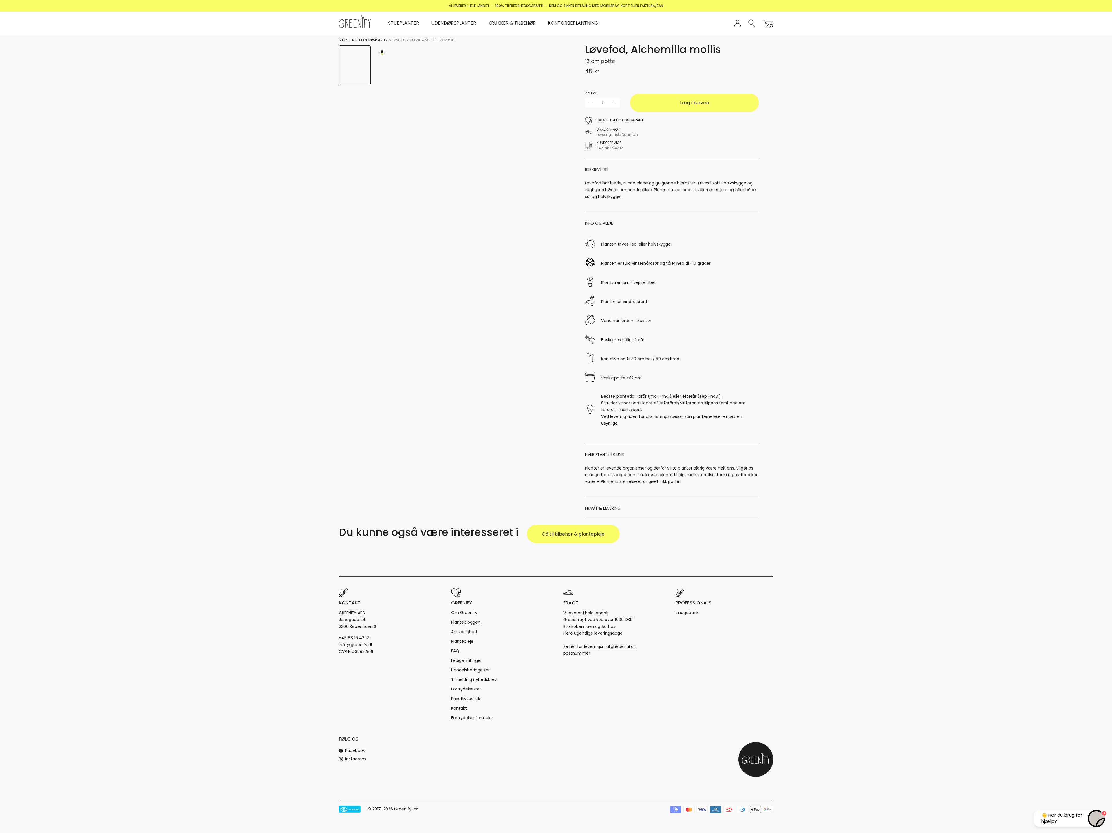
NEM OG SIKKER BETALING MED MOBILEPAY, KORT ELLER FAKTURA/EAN (606, 5)
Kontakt (459, 708)
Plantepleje (462, 641)
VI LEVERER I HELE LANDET (469, 5)
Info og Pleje (599, 223)
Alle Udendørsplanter (369, 40)
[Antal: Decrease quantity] (591, 103)
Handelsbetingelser (470, 670)
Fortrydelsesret (466, 689)
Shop (343, 40)
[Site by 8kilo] (416, 809)
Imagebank (687, 612)
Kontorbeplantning (573, 23)
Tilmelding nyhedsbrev (474, 679)
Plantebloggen (465, 622)
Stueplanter (403, 23)
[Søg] (752, 23)
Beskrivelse (596, 169)
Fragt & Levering (603, 508)
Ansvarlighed (464, 632)
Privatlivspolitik (465, 699)
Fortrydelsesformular (472, 718)
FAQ (455, 651)
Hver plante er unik (605, 454)
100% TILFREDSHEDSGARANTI (519, 5)
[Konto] (737, 23)
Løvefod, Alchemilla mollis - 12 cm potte (424, 40)
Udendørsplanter (453, 23)
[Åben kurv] (768, 23)
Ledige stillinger (466, 660)
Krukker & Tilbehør (512, 23)
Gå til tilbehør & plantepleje (573, 534)
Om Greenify (464, 612)
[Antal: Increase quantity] (614, 103)
